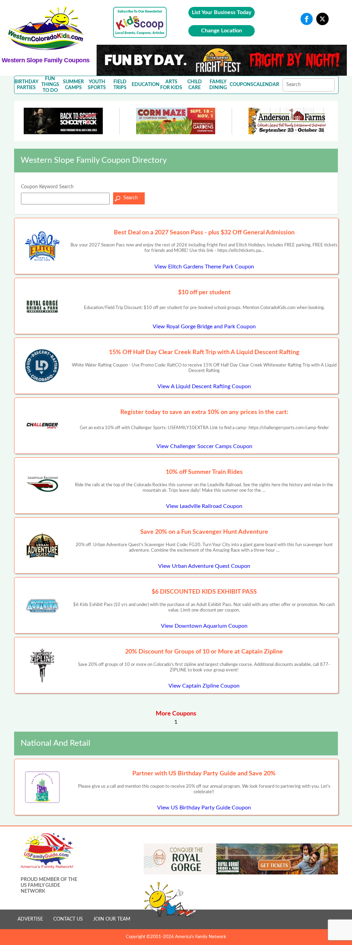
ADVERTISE (30, 919)
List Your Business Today (221, 12)
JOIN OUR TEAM (111, 919)
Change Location (221, 30)
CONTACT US (68, 919)
